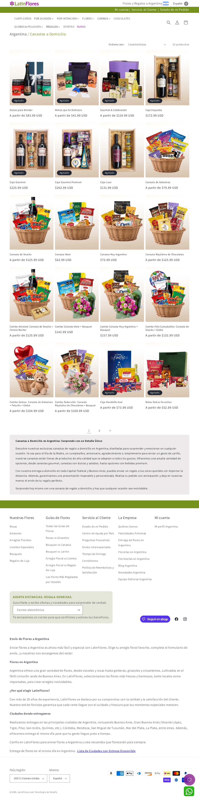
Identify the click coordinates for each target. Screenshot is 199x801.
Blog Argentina (127, 565)
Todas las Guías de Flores (57, 528)
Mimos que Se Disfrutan (68, 110)
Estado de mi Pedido (174, 10)
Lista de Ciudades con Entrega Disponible (106, 751)
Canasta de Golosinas (158, 182)
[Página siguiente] (110, 430)
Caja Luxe (105, 182)
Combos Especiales (22, 547)
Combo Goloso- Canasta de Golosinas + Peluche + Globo (31, 404)
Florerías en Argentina (132, 552)
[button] (44, 18)
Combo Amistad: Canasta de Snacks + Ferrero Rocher (31, 328)
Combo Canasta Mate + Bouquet (73, 326)
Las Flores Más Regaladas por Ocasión (62, 579)
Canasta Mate (63, 254)
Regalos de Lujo (20, 560)
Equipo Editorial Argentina (135, 579)
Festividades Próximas (132, 533)
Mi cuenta (121, 10)
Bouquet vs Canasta (58, 545)
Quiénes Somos (128, 526)
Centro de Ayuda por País (98, 533)
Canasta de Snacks (20, 254)
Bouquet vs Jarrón (57, 551)
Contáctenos (90, 560)
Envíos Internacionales (96, 547)
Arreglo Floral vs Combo (61, 558)
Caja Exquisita (154, 110)
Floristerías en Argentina (133, 559)
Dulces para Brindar (21, 110)
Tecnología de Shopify (46, 792)
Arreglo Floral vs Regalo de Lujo (61, 567)
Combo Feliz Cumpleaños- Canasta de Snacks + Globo (167, 328)
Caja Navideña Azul (111, 402)
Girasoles (15, 533)
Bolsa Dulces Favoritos (158, 402)
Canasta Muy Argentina (113, 254)
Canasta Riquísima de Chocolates (165, 254)
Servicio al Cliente (144, 10)
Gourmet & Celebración (113, 110)
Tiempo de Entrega (94, 554)
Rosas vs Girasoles (57, 538)
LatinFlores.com (26, 792)
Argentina (18, 34)
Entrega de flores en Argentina (131, 542)
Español (177, 3)
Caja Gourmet (17, 182)
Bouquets (16, 554)
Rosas (13, 526)
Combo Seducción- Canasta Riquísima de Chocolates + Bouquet (75, 404)
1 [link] (89, 430)
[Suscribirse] (78, 610)
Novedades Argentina (131, 572)
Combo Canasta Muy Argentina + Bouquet (119, 328)
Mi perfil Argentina (166, 526)
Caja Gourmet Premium (68, 182)
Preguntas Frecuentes (96, 540)
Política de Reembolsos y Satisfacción (98, 570)
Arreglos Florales (20, 540)
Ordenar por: (116, 44)
